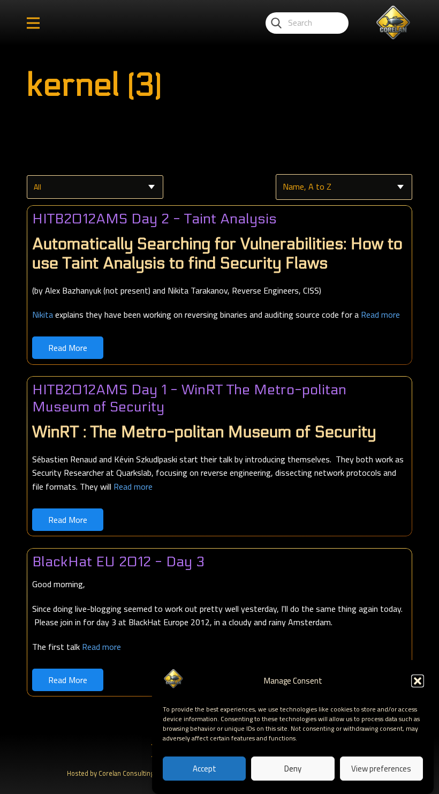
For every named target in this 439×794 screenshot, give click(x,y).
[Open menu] (33, 23)
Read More (67, 347)
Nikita (42, 314)
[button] (417, 681)
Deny (292, 768)
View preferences (381, 768)
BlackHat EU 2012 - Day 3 (118, 561)
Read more (380, 314)
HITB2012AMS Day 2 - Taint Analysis (154, 219)
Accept (204, 768)
